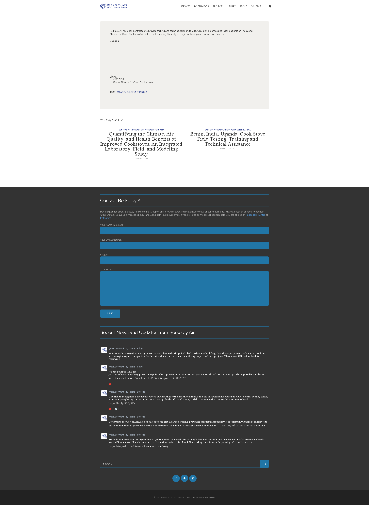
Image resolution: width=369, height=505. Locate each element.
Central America (127, 130)
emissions (142, 92)
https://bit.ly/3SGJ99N (122, 403)
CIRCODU (118, 79)
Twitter (261, 215)
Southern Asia (227, 130)
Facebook (251, 215)
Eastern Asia (157, 130)
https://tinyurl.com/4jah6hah (236, 425)
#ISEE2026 (179, 378)
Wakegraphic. (209, 497)
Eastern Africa (143, 130)
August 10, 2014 (141, 158)
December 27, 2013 (227, 148)
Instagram (105, 218)
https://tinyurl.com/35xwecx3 (127, 446)
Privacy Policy (190, 497)
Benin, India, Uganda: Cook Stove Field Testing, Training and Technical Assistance (227, 139)
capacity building (126, 92)
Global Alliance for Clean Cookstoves (133, 82)
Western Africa (243, 130)
